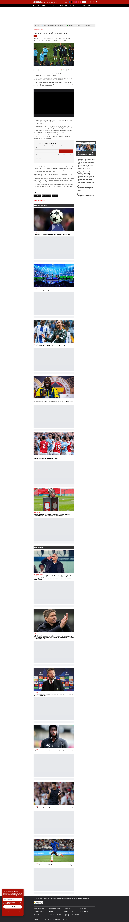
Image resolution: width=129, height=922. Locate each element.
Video (66, 5)
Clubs (84, 5)
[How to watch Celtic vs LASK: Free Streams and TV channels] (86, 150)
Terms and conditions (39, 908)
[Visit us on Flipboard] (78, 2)
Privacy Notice (40, 156)
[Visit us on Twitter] (72, 2)
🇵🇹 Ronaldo (70, 25)
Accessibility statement (39, 911)
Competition (36, 29)
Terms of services (52, 154)
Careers (51, 911)
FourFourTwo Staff (43, 36)
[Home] (33, 5)
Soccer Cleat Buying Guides (43, 5)
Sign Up (12, 907)
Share (37, 69)
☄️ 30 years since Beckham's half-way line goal (52, 25)
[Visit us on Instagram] (76, 2)
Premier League (44, 29)
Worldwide (36, 914)
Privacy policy (67, 908)
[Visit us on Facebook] (69, 2)
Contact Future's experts (54, 908)
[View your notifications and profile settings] (93, 2)
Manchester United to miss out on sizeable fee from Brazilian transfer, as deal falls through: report (86, 188)
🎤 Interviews (86, 25)
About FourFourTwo (68, 911)
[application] (54, 103)
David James (37, 195)
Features (72, 5)
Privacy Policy (17, 911)
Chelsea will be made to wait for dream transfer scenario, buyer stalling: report (86, 195)
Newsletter (55, 5)
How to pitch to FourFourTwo (55, 914)
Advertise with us (84, 911)
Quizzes (79, 5)
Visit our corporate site (83, 898)
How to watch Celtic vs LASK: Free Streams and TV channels (86, 153)
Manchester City (46, 195)
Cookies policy (83, 908)
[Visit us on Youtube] (74, 2)
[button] (96, 2)
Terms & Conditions (11, 912)
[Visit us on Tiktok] (80, 2)
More (89, 5)
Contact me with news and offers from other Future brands (13, 903)
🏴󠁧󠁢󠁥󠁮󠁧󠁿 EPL (78, 25)
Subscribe (84, 2)
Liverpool (55, 195)
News (61, 5)
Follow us (64, 69)
